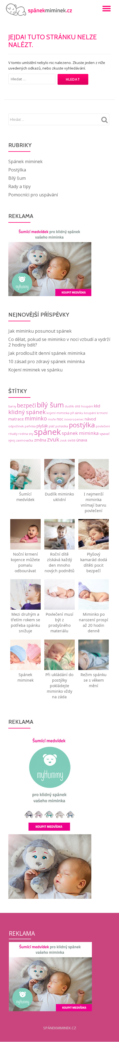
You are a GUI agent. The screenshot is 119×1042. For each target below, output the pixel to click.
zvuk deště (68, 440)
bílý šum (50, 404)
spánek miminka (80, 433)
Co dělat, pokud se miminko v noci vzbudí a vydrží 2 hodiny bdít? (59, 342)
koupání (90, 413)
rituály (12, 434)
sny (31, 434)
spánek (47, 431)
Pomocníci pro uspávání (33, 195)
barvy (12, 406)
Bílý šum (17, 178)
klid (97, 406)
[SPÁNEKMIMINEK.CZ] (40, 9)
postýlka (82, 424)
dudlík (69, 406)
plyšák (42, 425)
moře (52, 419)
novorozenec (74, 419)
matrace (16, 419)
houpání (87, 406)
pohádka (61, 426)
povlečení (103, 426)
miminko (36, 418)
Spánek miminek (25, 161)
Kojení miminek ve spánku (35, 370)
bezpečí (26, 405)
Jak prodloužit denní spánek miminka (46, 353)
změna (40, 440)
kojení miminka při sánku (64, 413)
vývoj (11, 440)
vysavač (105, 434)
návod (90, 419)
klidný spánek (27, 412)
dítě (77, 406)
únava (81, 440)
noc (60, 419)
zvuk (53, 439)
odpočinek (16, 426)
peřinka (30, 426)
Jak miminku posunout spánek (40, 331)
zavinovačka (24, 440)
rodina (23, 434)
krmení (102, 413)
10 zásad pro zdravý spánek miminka (46, 361)
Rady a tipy (19, 186)
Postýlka (17, 170)
